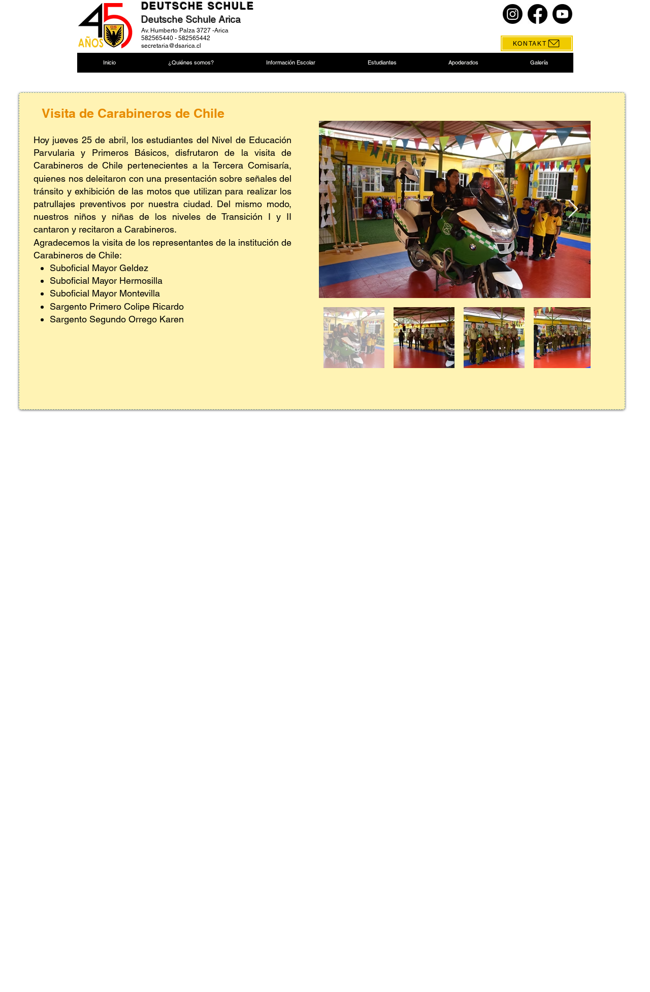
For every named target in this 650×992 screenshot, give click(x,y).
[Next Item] (573, 209)
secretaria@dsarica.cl (171, 45)
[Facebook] (537, 14)
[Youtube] (562, 14)
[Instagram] (513, 14)
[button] (191, 63)
